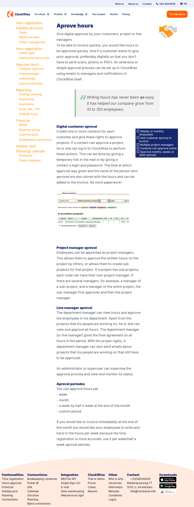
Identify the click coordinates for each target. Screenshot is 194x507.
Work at (119, 3)
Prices (92, 483)
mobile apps (27, 53)
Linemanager (27, 78)
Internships (116, 487)
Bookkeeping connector (42, 479)
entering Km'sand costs (34, 58)
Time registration (12, 479)
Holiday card (26, 146)
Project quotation (30, 160)
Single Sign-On (70, 483)
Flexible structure (29, 28)
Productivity (26, 99)
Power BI (32, 483)
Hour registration (29, 23)
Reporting (23, 90)
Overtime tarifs (28, 135)
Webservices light (72, 495)
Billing (23, 125)
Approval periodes (31, 83)
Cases (23, 32)
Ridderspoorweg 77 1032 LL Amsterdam (140, 485)
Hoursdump (26, 104)
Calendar (33, 491)
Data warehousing (72, 491)
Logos (112, 499)
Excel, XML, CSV (29, 109)
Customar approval (31, 69)
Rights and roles (29, 37)
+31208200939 (140, 479)
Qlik (29, 487)
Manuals (114, 491)
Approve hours (27, 64)
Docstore (33, 495)
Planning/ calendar (30, 151)
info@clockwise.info (143, 491)
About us (133, 3)
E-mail (65, 487)
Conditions (115, 495)
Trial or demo (96, 479)
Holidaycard (9, 491)
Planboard (25, 155)
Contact (147, 3)
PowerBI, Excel (28, 114)
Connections (10, 499)
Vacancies (115, 483)
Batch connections (39, 503)
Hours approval (11, 483)
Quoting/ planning (30, 94)
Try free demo (177, 14)
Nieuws (92, 491)
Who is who (116, 479)
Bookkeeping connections (35, 139)
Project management (32, 42)
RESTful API (68, 479)
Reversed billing (29, 130)
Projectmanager (29, 74)
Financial (23, 120)
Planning (7, 495)
